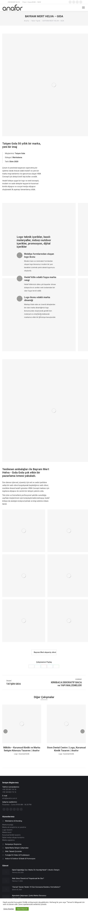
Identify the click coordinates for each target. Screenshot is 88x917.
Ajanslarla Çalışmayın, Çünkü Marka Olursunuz (29, 896)
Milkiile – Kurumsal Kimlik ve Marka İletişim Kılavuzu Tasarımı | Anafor (21, 749)
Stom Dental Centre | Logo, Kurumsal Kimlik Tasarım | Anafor (66, 749)
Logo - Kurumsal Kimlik (21, 754)
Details (24, 723)
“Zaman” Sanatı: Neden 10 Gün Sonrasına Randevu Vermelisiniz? (36, 887)
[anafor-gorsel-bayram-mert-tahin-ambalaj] (23, 530)
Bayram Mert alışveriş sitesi (44, 652)
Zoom (18, 723)
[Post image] (6, 872)
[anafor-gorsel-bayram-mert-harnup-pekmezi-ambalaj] (23, 575)
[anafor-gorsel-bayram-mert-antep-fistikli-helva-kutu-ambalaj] (23, 620)
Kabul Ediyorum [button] (22, 909)
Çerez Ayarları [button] (8, 909)
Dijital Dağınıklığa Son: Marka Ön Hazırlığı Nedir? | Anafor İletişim (36, 870)
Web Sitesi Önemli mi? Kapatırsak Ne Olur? (28, 878)
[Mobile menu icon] (83, 7)
